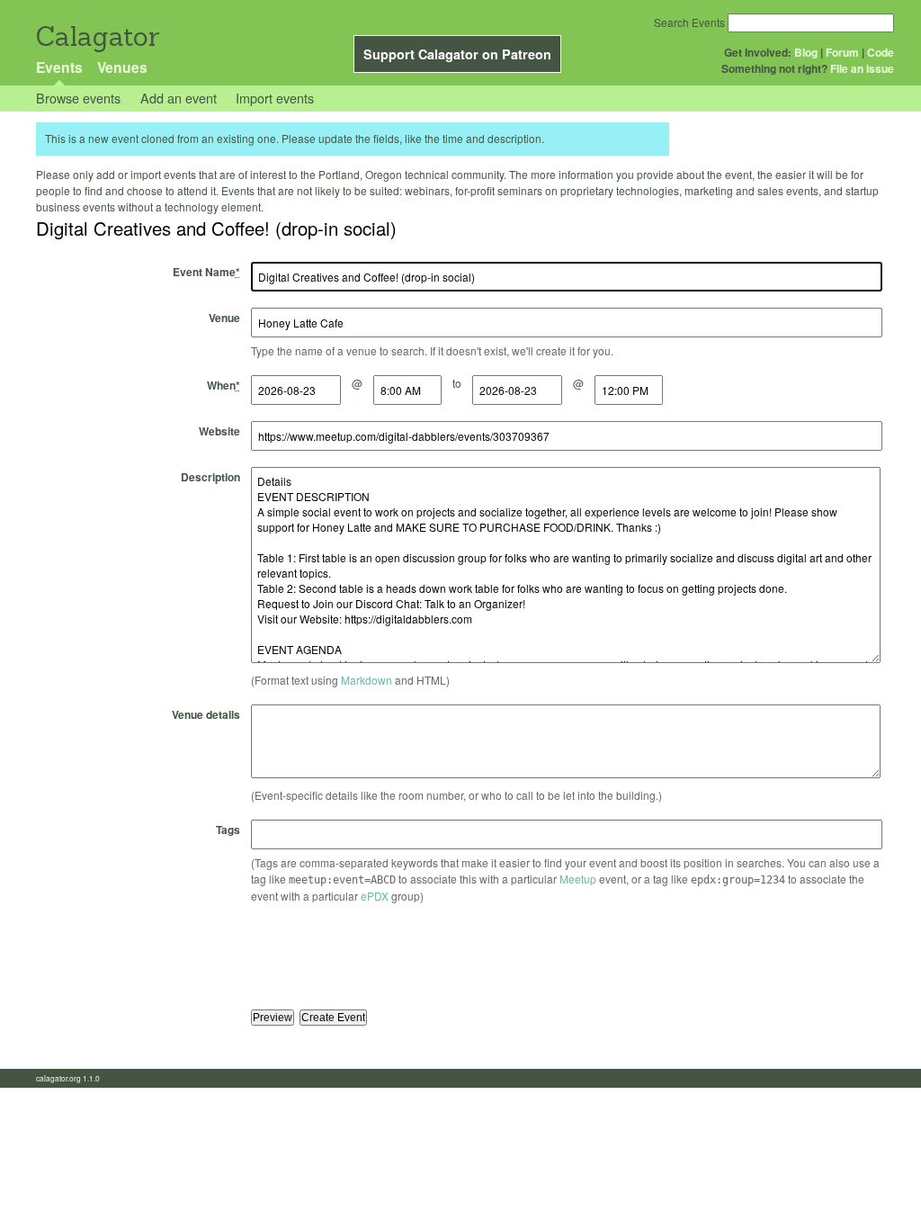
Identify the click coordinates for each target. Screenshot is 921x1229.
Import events (275, 97)
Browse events (78, 97)
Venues (122, 67)
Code (880, 52)
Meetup (577, 878)
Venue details (206, 714)
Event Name (206, 272)
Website (219, 431)
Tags (228, 829)
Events (59, 67)
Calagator (96, 36)
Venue (224, 317)
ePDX (375, 895)
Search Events (689, 22)
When (223, 385)
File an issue (862, 68)
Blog (806, 52)
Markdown (366, 679)
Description (210, 477)
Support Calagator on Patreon (457, 54)
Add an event (178, 97)
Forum (842, 52)
